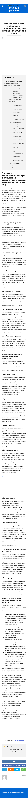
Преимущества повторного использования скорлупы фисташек (16, 165)
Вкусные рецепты (14, 9)
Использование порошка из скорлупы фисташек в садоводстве (16, 124)
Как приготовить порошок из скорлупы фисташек (15, 99)
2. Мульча (19, 132)
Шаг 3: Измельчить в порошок (16, 114)
